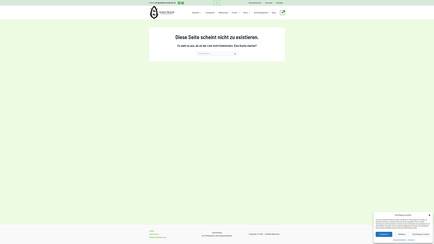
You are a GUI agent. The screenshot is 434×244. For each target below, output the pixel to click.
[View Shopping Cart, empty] (282, 12)
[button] (429, 215)
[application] (200, 13)
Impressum (411, 240)
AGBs (151, 231)
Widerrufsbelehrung (157, 237)
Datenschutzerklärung (399, 240)
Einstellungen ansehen (420, 234)
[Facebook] (179, 3)
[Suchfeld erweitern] (217, 3)
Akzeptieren (384, 234)
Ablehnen (401, 234)
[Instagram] (182, 3)
